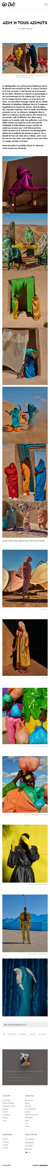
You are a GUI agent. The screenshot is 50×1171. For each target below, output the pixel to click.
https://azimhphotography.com (14, 1024)
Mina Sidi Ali (26, 28)
